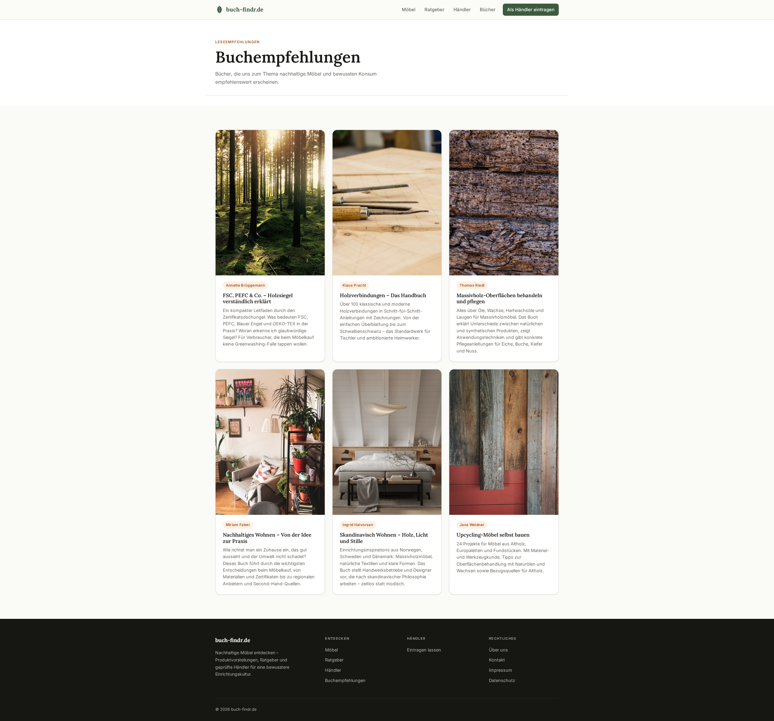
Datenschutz (502, 680)
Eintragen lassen (424, 649)
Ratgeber (434, 9)
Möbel (408, 9)
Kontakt (497, 659)
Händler (462, 9)
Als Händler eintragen (530, 9)
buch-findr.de (232, 640)
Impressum (500, 670)
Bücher (488, 9)
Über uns (498, 649)
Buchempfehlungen (345, 680)
